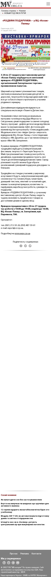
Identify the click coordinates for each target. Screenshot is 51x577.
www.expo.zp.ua (22, 234)
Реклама (24, 554)
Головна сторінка (8, 11)
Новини (22, 11)
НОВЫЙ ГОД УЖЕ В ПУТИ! (15, 13)
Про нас (14, 554)
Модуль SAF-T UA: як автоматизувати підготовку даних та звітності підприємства (25, 517)
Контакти (36, 554)
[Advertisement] (25, 372)
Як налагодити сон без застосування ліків (21, 500)
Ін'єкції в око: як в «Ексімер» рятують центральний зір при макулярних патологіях (22, 523)
